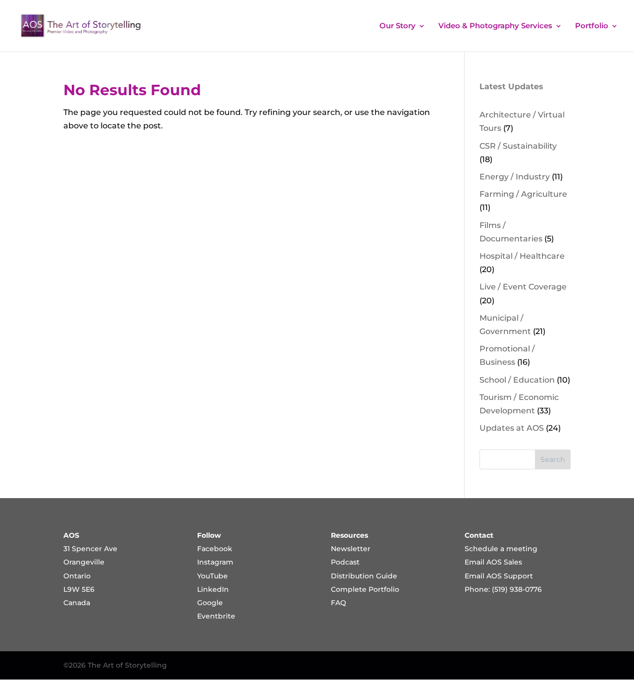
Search (552, 459)
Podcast (345, 562)
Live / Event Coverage (523, 286)
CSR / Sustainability (518, 146)
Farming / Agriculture (523, 194)
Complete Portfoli (363, 589)
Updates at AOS (511, 428)
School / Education (517, 380)
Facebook (214, 548)
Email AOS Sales (493, 562)
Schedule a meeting (501, 548)
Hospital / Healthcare (522, 256)
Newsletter (350, 548)
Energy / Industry (514, 176)
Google (210, 602)
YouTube (212, 575)
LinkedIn (213, 589)
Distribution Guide (364, 575)
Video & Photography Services (495, 26)
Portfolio (591, 26)
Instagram (215, 562)
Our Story (397, 26)
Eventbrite (216, 616)
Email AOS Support (499, 575)
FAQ (338, 602)
